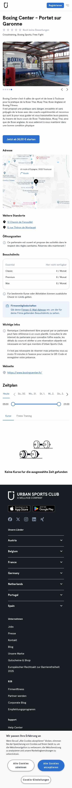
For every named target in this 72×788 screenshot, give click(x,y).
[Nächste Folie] (67, 89)
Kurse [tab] (8, 415)
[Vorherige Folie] (62, 89)
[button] (36, 540)
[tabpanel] (36, 449)
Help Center (15, 727)
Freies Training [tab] (24, 415)
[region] (36, 759)
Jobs (11, 626)
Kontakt (12, 640)
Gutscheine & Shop (19, 660)
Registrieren (55, 5)
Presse (12, 633)
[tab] (3, 89)
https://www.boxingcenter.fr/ (24, 372)
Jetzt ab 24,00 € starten (21, 139)
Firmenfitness (16, 689)
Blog (10, 646)
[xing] (42, 519)
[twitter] (18, 519)
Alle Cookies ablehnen (21, 765)
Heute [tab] (6, 393)
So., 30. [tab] (21, 393)
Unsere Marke (16, 653)
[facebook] (10, 519)
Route (26, 173)
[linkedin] (34, 519)
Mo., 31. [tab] (32, 393)
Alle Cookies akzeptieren (51, 765)
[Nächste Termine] (67, 394)
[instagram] (26, 519)
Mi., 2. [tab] (51, 393)
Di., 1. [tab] (42, 393)
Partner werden (17, 695)
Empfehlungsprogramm (21, 709)
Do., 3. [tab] (60, 393)
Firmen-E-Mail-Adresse (33, 309)
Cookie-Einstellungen (36, 779)
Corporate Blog (17, 702)
